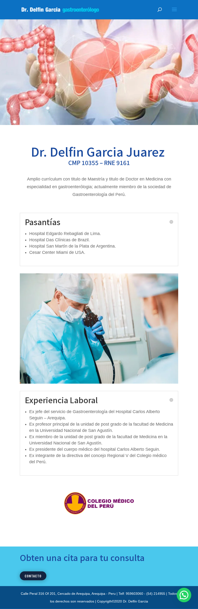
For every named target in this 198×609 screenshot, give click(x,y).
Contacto (33, 575)
